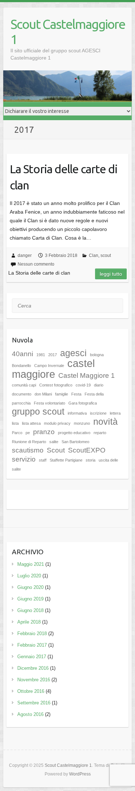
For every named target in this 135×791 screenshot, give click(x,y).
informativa (77, 413)
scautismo (28, 450)
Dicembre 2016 (33, 668)
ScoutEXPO (86, 450)
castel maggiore (53, 368)
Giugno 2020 (30, 587)
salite (53, 442)
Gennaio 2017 (31, 656)
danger (25, 255)
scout (105, 255)
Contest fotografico (55, 385)
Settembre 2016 (33, 702)
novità (105, 422)
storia (90, 460)
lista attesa (31, 423)
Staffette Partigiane (66, 460)
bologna (97, 355)
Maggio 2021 (30, 564)
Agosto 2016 (30, 714)
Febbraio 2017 (32, 645)
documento (21, 394)
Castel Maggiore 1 (86, 375)
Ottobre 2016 (30, 691)
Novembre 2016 (33, 679)
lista (15, 423)
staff (42, 460)
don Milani (43, 394)
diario (98, 385)
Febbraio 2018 (32, 633)
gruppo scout (38, 411)
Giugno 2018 (30, 610)
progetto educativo (74, 433)
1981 (40, 355)
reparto (100, 433)
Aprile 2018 (29, 622)
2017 (52, 355)
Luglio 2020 (29, 575)
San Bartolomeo (75, 442)
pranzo (44, 432)
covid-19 (83, 385)
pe (28, 433)
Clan (93, 255)
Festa (76, 394)
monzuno (82, 423)
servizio (24, 459)
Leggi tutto (111, 274)
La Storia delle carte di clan (63, 177)
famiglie (61, 394)
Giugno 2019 (30, 599)
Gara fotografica (82, 403)
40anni (22, 354)
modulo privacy (57, 423)
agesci (73, 353)
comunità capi (24, 385)
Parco (17, 433)
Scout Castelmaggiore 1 (67, 32)
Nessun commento (36, 264)
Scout (56, 450)
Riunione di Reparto (29, 442)
